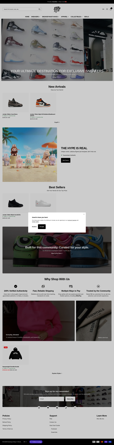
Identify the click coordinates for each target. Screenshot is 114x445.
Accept (42, 226)
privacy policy (35, 221)
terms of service (72, 220)
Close (84, 214)
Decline (34, 226)
